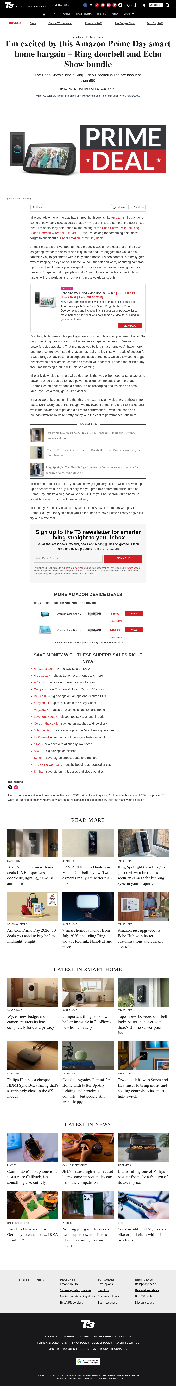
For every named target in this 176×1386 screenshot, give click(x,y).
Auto (115, 14)
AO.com (39, 682)
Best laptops (105, 1284)
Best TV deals (143, 1296)
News (113, 88)
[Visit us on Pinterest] (97, 5)
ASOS (38, 751)
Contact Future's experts (98, 1336)
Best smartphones (109, 1296)
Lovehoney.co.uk (45, 716)
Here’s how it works (129, 95)
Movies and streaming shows (78, 1296)
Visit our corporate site (128, 1375)
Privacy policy (79, 1342)
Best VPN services (71, 1302)
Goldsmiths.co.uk (46, 723)
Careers (54, 1349)
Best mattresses (107, 1302)
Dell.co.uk (40, 696)
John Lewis (41, 730)
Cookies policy (102, 1342)
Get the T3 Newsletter (60, 23)
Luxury (101, 14)
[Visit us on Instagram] (109, 5)
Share (39, 207)
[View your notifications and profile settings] (144, 5)
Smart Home (96, 37)
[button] (88, 615)
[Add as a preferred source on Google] (88, 1361)
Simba (38, 771)
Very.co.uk (41, 710)
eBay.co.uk (41, 703)
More (127, 14)
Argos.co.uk (42, 675)
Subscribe (155, 5)
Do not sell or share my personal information (95, 1349)
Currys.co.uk (42, 689)
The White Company (48, 764)
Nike (37, 744)
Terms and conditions (52, 1342)
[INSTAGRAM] (17, 787)
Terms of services (75, 568)
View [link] (134, 613)
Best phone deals (145, 1284)
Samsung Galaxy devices (75, 1290)
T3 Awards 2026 (93, 23)
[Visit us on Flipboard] (114, 5)
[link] (46, 301)
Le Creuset (41, 737)
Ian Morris (70, 88)
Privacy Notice (132, 568)
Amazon (116, 217)
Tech (54, 14)
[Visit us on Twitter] (91, 5)
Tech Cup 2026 (155, 23)
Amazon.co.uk (43, 668)
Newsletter (139, 207)
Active (67, 14)
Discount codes (144, 1302)
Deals (33, 23)
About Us (125, 1336)
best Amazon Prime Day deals (82, 238)
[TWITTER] (11, 787)
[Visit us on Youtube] (103, 5)
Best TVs (103, 1290)
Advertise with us (127, 1342)
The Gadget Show (125, 23)
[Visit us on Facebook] (85, 5)
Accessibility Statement (61, 1336)
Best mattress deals (147, 1290)
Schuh (38, 758)
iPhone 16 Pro (69, 1284)
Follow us (121, 207)
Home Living (84, 14)
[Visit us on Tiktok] (120, 5)
